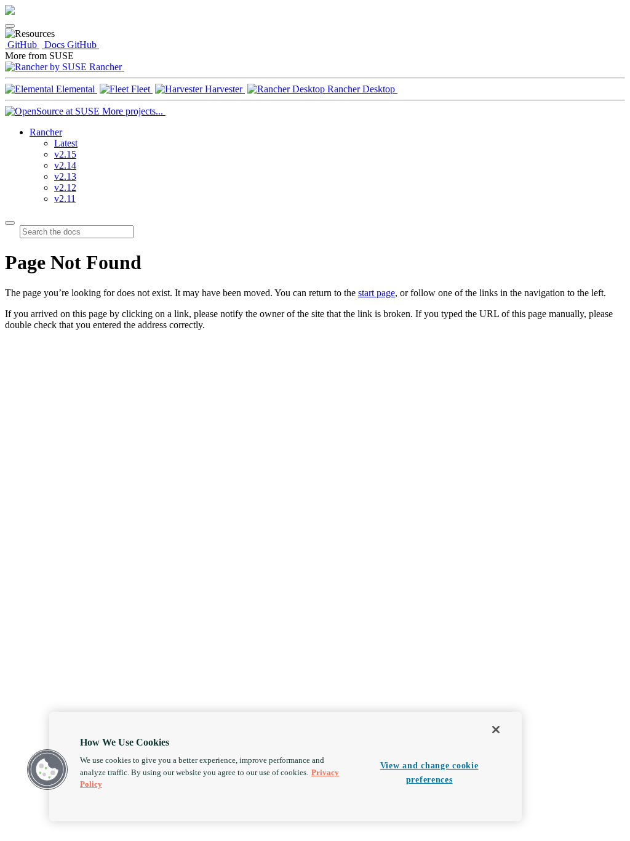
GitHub (22, 44)
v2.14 (65, 165)
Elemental (75, 89)
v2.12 (65, 187)
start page (376, 293)
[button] (47, 769)
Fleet (141, 89)
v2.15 (65, 154)
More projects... (132, 111)
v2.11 (65, 198)
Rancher (105, 67)
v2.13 (65, 176)
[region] (285, 766)
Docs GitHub (70, 44)
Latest (66, 143)
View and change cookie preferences (429, 772)
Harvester (223, 89)
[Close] (495, 729)
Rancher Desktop (361, 89)
